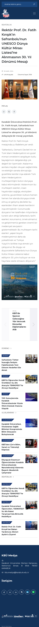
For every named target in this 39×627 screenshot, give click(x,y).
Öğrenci (6, 348)
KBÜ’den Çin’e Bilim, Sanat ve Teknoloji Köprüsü (11, 447)
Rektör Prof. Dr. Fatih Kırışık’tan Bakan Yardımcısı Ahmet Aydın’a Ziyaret (11, 531)
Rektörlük (7, 477)
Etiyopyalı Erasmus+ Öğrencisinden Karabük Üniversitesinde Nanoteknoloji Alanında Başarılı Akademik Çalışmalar (13, 466)
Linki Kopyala (8, 74)
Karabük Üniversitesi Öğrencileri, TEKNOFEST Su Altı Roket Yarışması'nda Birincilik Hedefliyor (13, 511)
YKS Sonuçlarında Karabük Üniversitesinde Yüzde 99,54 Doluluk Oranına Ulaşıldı (12, 403)
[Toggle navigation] (34, 13)
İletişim (7, 580)
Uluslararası (8, 413)
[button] (33, 324)
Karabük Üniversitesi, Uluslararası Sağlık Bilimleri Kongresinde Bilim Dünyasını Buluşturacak (12, 429)
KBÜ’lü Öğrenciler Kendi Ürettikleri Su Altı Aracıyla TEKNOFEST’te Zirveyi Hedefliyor (13, 384)
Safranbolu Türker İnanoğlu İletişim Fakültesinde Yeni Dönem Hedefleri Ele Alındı (11, 365)
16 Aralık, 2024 (8, 71)
